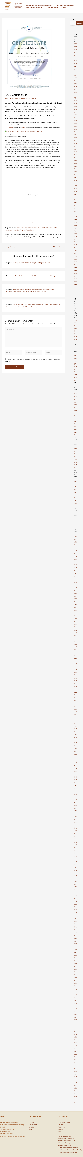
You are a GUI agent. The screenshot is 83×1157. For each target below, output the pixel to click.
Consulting (75, 69)
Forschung (75, 94)
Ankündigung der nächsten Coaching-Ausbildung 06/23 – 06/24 (31, 263)
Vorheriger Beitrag (8, 247)
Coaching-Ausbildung (11, 98)
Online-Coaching (75, 152)
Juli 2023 (75, 895)
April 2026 (75, 576)
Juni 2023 (75, 904)
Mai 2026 (75, 567)
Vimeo (31, 1129)
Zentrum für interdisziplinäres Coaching (39, 5)
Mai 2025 (75, 680)
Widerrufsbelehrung (64, 1143)
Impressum (61, 1134)
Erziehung (75, 77)
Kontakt (63, 7)
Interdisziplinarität (75, 112)
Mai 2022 (75, 1045)
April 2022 (75, 1054)
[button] (53, 5)
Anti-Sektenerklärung (64, 1136)
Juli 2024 (75, 762)
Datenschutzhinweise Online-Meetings (71, 1150)
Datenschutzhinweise (64, 1145)
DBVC (11, 127)
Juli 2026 (75, 550)
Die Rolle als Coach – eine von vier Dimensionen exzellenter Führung (34, 276)
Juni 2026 (75, 559)
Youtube (31, 1127)
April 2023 (75, 921)
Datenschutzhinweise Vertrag (68, 1152)
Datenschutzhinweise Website (69, 1147)
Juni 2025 (75, 672)
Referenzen (75, 213)
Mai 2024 (75, 779)
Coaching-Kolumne (52, 7)
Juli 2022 (75, 1028)
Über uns (61, 1124)
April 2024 (75, 788)
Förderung (75, 86)
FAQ (59, 1131)
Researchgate (33, 1124)
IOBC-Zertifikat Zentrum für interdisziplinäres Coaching (19, 222)
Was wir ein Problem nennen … (75, 331)
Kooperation (75, 140)
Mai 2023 (75, 912)
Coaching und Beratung (34, 7)
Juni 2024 (75, 771)
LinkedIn (31, 1122)
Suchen (72, 19)
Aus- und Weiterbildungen (65, 5)
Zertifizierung (23, 98)
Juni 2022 (75, 1037)
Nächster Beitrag (59, 247)
